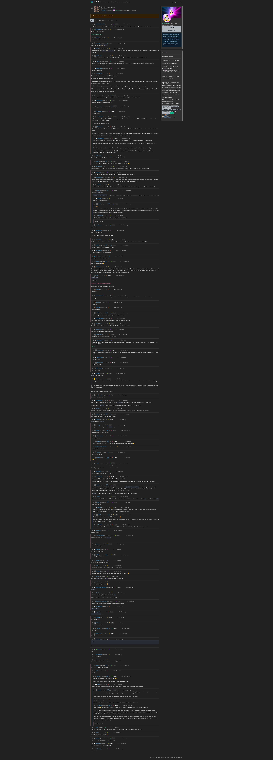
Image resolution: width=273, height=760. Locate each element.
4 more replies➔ (98, 723)
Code (172, 757)
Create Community (123, 2)
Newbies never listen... (108, 7)
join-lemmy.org (178, 757)
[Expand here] (97, 9)
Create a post (171, 30)
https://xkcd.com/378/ (96, 34)
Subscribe (171, 27)
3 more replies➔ (98, 221)
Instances (163, 757)
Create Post (114, 2)
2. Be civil (165, 65)
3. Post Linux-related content (170, 66)
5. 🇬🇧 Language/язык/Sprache (170, 70)
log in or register (102, 15)
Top (96, 20)
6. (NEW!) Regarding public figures (171, 71)
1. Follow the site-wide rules (170, 63)
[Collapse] (92, 24)
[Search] (172, 2)
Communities (107, 2)
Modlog (158, 757)
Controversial (102, 20)
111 (103, 12)
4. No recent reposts (168, 68)
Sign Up (180, 2)
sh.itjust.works (104, 8)
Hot (92, 20)
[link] (105, 12)
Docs (168, 757)
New (108, 20)
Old (112, 20)
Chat (117, 20)
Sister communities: (168, 56)
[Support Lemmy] (130, 2)
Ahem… (94, 346)
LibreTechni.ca (97, 2)
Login (175, 2)
